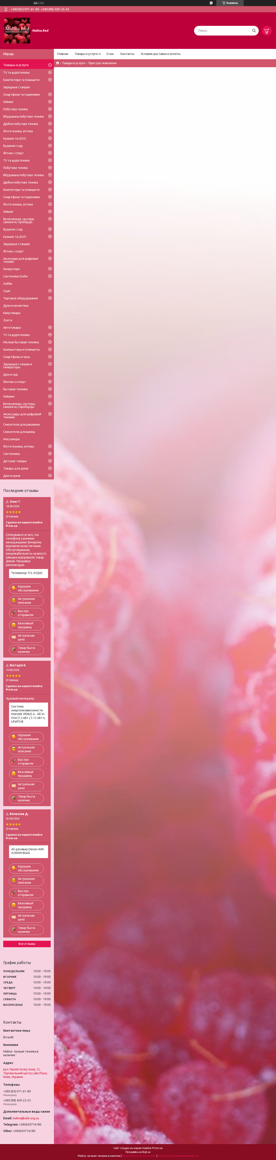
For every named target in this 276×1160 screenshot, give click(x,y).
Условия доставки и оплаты (160, 54)
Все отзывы (27, 943)
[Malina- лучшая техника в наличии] (17, 30)
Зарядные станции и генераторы (17, 365)
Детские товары (15, 461)
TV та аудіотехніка (16, 72)
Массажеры (11, 439)
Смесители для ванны (19, 432)
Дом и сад (10, 374)
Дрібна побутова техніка (20, 124)
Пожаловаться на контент (139, 1155)
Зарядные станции (16, 87)
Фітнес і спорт (13, 153)
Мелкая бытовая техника (21, 342)
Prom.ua (157, 1148)
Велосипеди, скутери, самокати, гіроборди (18, 220)
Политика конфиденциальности (178, 1155)
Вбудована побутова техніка (23, 116)
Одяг (7, 291)
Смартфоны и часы (16, 357)
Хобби (7, 283)
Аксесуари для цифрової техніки (20, 260)
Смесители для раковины (21, 424)
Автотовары (12, 327)
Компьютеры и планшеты (21, 349)
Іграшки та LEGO (14, 138)
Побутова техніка (15, 109)
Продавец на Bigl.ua (138, 1152)
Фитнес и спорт (14, 382)
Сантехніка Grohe (15, 276)
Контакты (127, 54)
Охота (7, 320)
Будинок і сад (13, 146)
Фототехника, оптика (18, 446)
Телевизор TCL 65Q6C (27, 573)
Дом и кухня (11, 475)
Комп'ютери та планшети (21, 80)
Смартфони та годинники (21, 94)
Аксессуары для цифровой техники (22, 415)
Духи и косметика (15, 305)
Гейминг (9, 396)
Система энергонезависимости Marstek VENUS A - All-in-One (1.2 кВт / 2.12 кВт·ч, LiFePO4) (28, 714)
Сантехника (11, 454)
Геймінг (8, 102)
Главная (62, 54)
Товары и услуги (86, 54)
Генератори (11, 269)
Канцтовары (11, 313)
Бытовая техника (15, 389)
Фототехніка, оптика (18, 131)
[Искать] (254, 31)
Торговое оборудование (20, 298)
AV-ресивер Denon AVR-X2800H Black (28, 851)
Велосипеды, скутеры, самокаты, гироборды (19, 405)
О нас (110, 54)
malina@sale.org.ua (26, 1118)
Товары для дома (15, 468)
